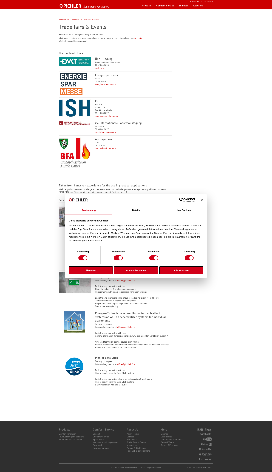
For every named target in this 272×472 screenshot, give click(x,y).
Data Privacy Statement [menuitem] (172, 439)
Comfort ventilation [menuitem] (67, 434)
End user (205, 459)
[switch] (118, 257)
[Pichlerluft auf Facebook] (205, 434)
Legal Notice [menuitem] (166, 437)
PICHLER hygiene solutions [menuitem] (71, 437)
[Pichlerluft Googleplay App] (205, 449)
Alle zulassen (181, 270)
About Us (75, 19)
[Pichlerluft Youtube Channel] (207, 440)
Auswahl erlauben (136, 270)
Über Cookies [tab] (183, 210)
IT (201, 2)
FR (205, 2)
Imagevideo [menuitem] (132, 445)
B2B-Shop (204, 430)
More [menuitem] (164, 429)
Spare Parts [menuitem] (98, 439)
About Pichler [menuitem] (133, 434)
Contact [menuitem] (130, 437)
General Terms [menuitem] (167, 442)
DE (194, 2)
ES (208, 2)
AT (191, 2)
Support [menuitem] (96, 434)
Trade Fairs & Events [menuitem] (136, 442)
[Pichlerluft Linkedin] (206, 444)
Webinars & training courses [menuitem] (106, 442)
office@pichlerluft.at (126, 280)
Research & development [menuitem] (138, 451)
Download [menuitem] (97, 445)
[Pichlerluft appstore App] (205, 454)
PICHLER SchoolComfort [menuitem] (70, 439)
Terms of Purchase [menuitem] (169, 445)
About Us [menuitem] (198, 5)
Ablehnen (90, 270)
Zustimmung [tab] (89, 210)
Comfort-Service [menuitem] (165, 5)
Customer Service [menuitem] (101, 437)
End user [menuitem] (183, 5)
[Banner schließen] (202, 200)
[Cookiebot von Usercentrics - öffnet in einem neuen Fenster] (181, 200)
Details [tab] (136, 210)
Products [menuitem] (147, 5)
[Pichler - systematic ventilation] (85, 7)
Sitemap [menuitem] (164, 434)
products (138, 38)
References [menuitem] (132, 439)
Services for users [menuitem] (101, 448)
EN (198, 2)
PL (212, 2)
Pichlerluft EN (64, 19)
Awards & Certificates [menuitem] (137, 448)
